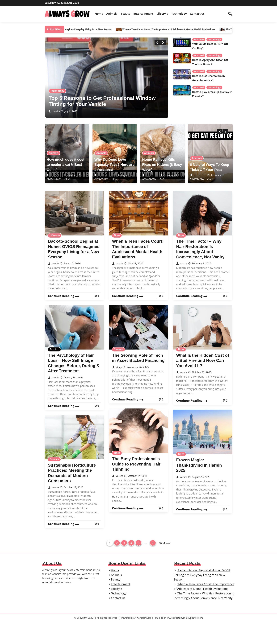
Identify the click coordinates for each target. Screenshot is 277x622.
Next (162, 543)
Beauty (125, 14)
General (118, 349)
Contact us (197, 14)
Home (99, 14)
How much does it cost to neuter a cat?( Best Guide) (65, 164)
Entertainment (143, 14)
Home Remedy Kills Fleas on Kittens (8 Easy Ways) (162, 164)
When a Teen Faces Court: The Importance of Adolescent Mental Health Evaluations (139, 29)
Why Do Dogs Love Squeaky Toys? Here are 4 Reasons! (114, 164)
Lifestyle (162, 14)
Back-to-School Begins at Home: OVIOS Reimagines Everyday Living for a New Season (202, 574)
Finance (54, 459)
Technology (179, 14)
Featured (199, 39)
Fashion (54, 349)
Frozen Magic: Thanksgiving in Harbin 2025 (199, 465)
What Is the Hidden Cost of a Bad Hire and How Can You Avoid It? (202, 360)
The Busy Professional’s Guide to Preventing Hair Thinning (136, 464)
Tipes (117, 235)
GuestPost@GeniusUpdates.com (185, 617)
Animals (111, 14)
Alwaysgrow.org (142, 617)
